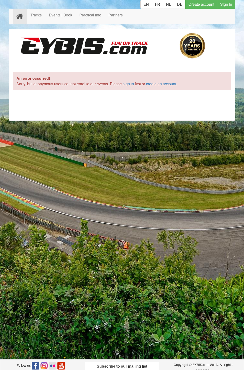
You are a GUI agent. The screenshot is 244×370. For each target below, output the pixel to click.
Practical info (90, 15)
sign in (128, 83)
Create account (201, 4)
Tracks (36, 15)
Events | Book (60, 15)
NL (168, 4)
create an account (161, 83)
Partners (115, 15)
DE (180, 4)
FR (157, 4)
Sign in (226, 4)
